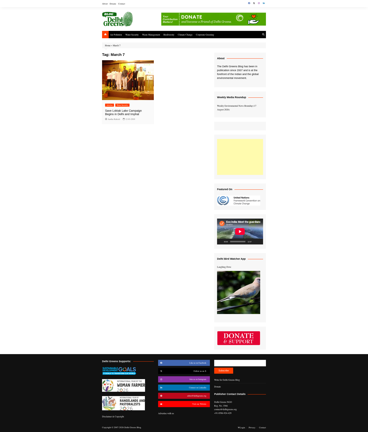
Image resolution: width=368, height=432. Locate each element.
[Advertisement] (240, 157)
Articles (110, 105)
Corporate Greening (205, 34)
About (105, 3)
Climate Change (185, 34)
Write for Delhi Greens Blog (227, 379)
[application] (240, 231)
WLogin (241, 427)
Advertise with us (166, 413)
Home (108, 45)
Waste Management (151, 34)
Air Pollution (116, 34)
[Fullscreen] (259, 241)
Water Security (132, 34)
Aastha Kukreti (114, 119)
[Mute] (254, 241)
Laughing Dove (224, 266)
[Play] (220, 241)
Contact (121, 3)
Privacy (252, 427)
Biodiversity (168, 34)
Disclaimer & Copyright (113, 416)
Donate (113, 3)
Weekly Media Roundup (231, 97)
